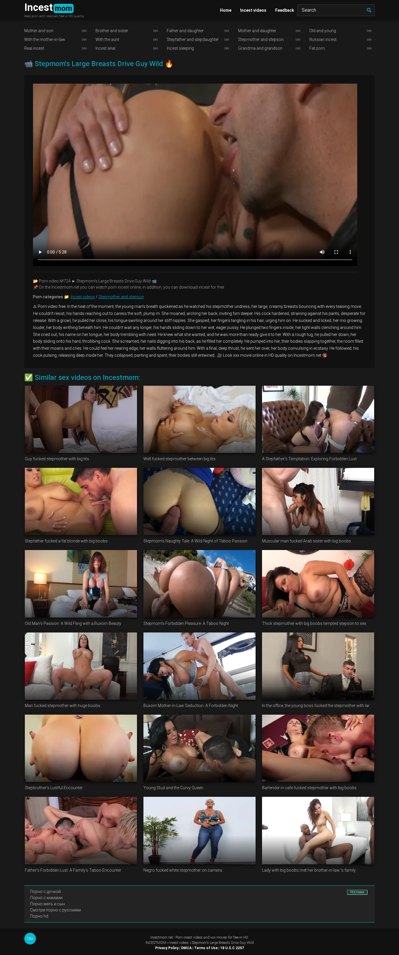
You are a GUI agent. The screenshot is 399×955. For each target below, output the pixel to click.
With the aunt (107, 39)
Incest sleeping (180, 48)
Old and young (322, 30)
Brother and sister (112, 30)
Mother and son (38, 30)
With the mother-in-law (44, 39)
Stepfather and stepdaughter (193, 39)
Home (225, 10)
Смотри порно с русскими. (56, 910)
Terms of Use (206, 948)
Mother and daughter (257, 30)
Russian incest (322, 39)
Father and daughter (185, 30)
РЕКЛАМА (357, 892)
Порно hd (39, 916)
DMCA (186, 948)
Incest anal (105, 48)
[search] (369, 10)
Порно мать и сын (47, 903)
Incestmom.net (161, 937)
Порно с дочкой (45, 891)
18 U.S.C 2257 (232, 948)
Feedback (284, 10)
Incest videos (253, 10)
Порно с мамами (46, 897)
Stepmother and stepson (261, 39)
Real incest (34, 48)
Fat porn (317, 48)
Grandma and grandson (260, 48)
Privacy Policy (166, 948)
